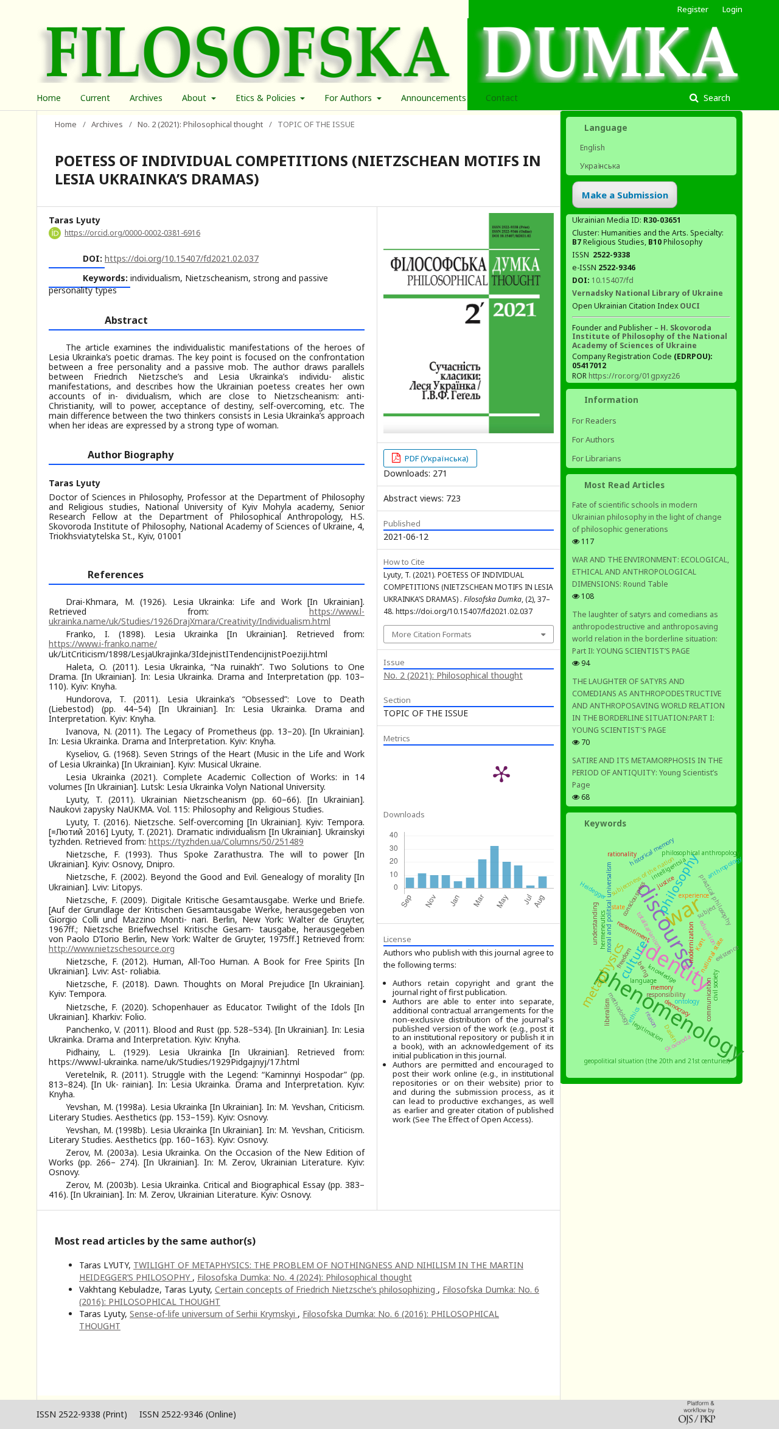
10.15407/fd (613, 280)
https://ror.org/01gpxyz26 (634, 376)
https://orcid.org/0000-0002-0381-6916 (132, 233)
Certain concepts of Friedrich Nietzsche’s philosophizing (326, 1289)
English (591, 147)
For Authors (349, 97)
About (195, 97)
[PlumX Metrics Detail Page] (501, 773)
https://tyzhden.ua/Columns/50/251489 (226, 841)
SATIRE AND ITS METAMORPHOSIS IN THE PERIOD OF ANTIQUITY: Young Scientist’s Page (647, 772)
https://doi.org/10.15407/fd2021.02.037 (182, 258)
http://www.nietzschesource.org (112, 948)
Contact (502, 97)
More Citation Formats (432, 634)
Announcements (433, 97)
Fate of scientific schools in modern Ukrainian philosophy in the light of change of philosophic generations (647, 517)
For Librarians (596, 458)
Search (715, 97)
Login (732, 9)
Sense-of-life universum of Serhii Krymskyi (214, 1313)
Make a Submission (625, 195)
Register (692, 9)
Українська (599, 166)
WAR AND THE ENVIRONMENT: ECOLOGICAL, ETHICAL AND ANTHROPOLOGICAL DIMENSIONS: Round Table (650, 571)
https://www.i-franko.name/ (103, 643)
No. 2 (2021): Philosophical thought (200, 124)
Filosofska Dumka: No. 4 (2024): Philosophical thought (304, 1277)
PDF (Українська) (436, 458)
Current (95, 97)
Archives (146, 97)
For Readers (594, 420)
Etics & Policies (267, 97)
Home (49, 97)
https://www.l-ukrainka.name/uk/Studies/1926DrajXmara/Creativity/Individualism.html (207, 616)
